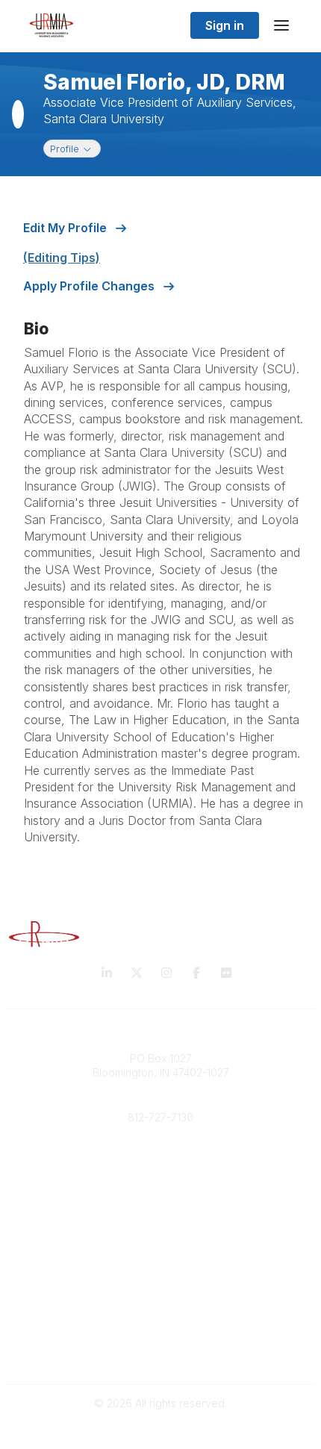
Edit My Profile (66, 227)
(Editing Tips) (61, 257)
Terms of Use (160, 1352)
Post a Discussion (161, 1278)
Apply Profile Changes (90, 285)
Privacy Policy (161, 1338)
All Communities (160, 1263)
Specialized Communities (160, 1292)
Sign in (224, 25)
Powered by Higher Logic (160, 1429)
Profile (75, 148)
